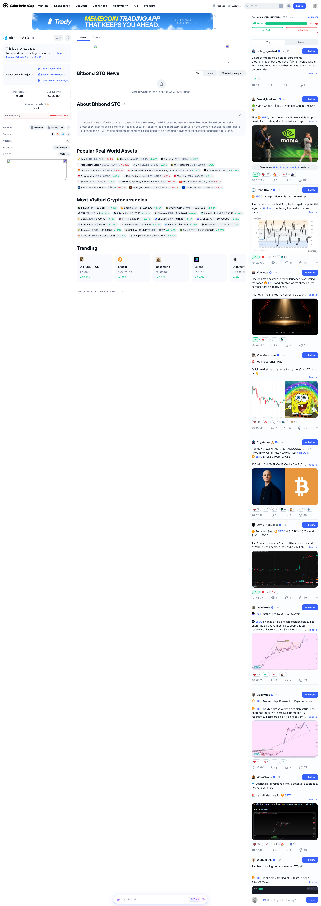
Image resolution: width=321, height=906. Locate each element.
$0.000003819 (203, 230)
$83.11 (223, 213)
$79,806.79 (143, 207)
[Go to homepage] (18, 6)
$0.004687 (154, 235)
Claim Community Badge (54, 80)
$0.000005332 (103, 235)
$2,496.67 (177, 213)
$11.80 (175, 218)
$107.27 (133, 213)
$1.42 (95, 213)
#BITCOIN (303, 452)
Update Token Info (51, 68)
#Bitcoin (268, 208)
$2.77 (152, 230)
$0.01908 (192, 207)
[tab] (198, 73)
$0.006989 (219, 218)
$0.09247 (136, 218)
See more (313, 16)
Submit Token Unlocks (53, 74)
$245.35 (142, 224)
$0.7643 (182, 224)
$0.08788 (101, 230)
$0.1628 (222, 224)
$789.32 (98, 218)
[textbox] (282, 900)
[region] (124, 6)
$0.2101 (99, 224)
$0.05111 (99, 207)
